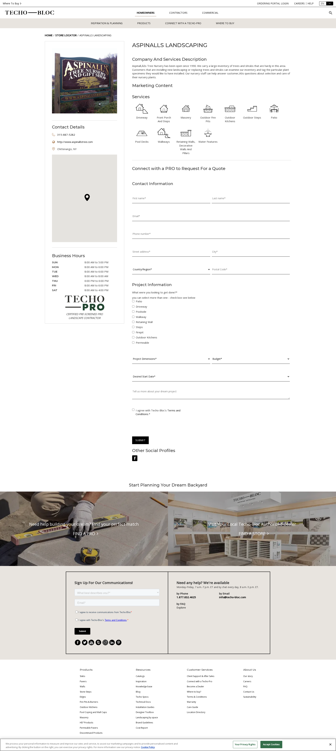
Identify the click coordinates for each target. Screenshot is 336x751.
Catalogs (140, 676)
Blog (138, 691)
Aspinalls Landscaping (95, 35)
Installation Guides (145, 707)
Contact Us (248, 691)
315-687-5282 (66, 134)
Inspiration (141, 681)
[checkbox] (211, 323)
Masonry (84, 717)
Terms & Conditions (197, 696)
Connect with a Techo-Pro (183, 23)
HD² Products (86, 722)
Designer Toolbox (145, 712)
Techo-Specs (142, 696)
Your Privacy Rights (245, 744)
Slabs (82, 676)
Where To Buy (11, 3)
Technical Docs (143, 701)
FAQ (245, 686)
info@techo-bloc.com (232, 597)
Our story (248, 676)
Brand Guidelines (144, 722)
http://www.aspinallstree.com (75, 142)
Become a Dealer (195, 686)
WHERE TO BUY (225, 23)
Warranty (191, 701)
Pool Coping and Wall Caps (93, 712)
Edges (83, 696)
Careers (247, 681)
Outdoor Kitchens (88, 707)
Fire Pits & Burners (89, 701)
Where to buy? (194, 691)
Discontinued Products (91, 732)
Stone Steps (85, 691)
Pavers (83, 681)
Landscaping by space (147, 717)
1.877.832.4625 (186, 597)
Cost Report (142, 727)
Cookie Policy (148, 747)
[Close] (330, 744)
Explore (181, 607)
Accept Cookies (271, 744)
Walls (82, 686)
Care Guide (192, 707)
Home (48, 35)
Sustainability (249, 696)
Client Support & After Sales (200, 676)
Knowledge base (144, 686)
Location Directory (196, 712)
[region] (168, 745)
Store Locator (66, 35)
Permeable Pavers (89, 727)
